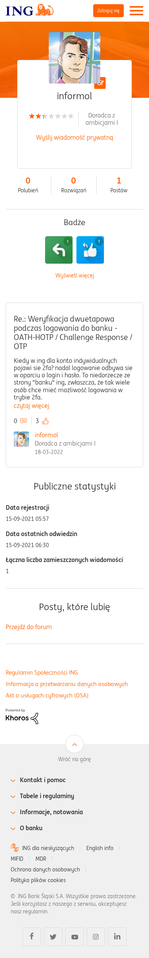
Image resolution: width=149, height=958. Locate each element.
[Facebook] (32, 936)
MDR (41, 858)
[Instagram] (96, 936)
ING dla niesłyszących (48, 848)
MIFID (17, 858)
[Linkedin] (117, 936)
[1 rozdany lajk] (90, 250)
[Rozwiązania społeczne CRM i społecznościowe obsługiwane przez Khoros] (22, 716)
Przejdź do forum (29, 627)
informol (46, 435)
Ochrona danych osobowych (45, 869)
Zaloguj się (108, 10)
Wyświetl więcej (74, 275)
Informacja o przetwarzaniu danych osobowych (67, 684)
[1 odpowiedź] (59, 250)
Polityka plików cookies (38, 880)
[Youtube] (74, 936)
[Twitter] (53, 936)
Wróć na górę (74, 759)
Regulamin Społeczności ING (42, 672)
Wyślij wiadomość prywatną (74, 137)
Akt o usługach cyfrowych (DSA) (47, 695)
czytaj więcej (31, 405)
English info (99, 848)
